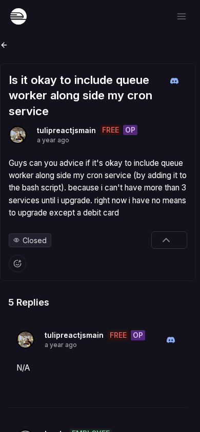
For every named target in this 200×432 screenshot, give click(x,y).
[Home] (18, 16)
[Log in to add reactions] (17, 263)
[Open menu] (181, 16)
